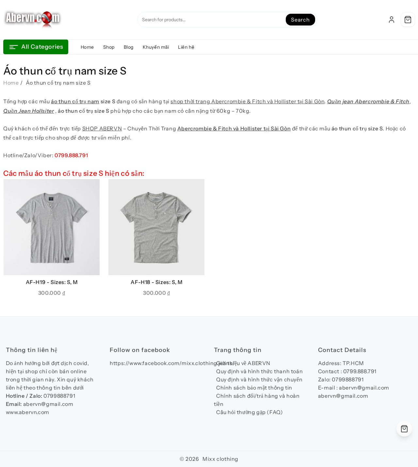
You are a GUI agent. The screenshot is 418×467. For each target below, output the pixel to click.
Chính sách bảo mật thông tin (254, 387)
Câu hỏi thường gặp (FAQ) (249, 412)
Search (300, 19)
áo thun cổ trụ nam (75, 101)
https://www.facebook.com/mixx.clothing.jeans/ (172, 363)
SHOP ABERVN (102, 128)
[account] (391, 20)
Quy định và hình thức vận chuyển (259, 379)
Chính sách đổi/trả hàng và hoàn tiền (257, 399)
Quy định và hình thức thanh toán (259, 371)
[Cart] (408, 20)
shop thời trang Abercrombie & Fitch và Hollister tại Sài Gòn (247, 101)
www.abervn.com (27, 412)
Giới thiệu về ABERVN (243, 363)
